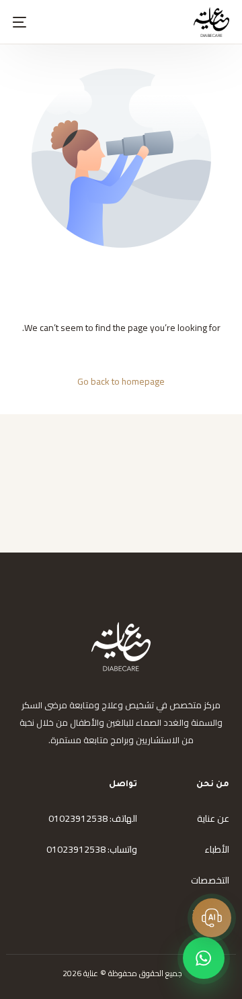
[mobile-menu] (27, 22)
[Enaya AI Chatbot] (211, 917)
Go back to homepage (121, 381)
